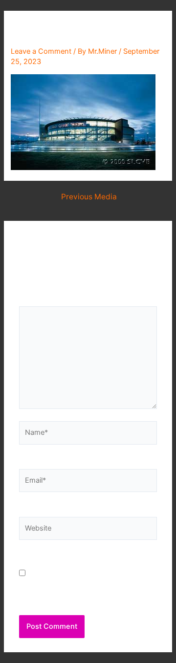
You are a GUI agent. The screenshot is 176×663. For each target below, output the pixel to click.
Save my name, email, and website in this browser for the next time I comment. (86, 585)
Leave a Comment (41, 51)
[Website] (88, 530)
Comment (38, 300)
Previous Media (89, 197)
